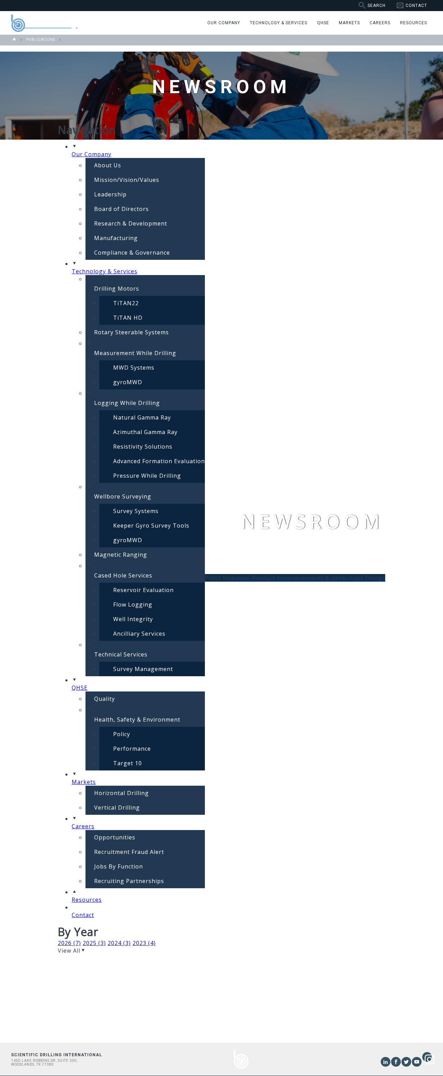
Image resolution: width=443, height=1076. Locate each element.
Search (377, 5)
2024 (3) (119, 943)
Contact (416, 5)
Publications (40, 40)
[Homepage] (14, 39)
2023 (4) (144, 943)
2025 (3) (94, 943)
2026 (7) (69, 943)
